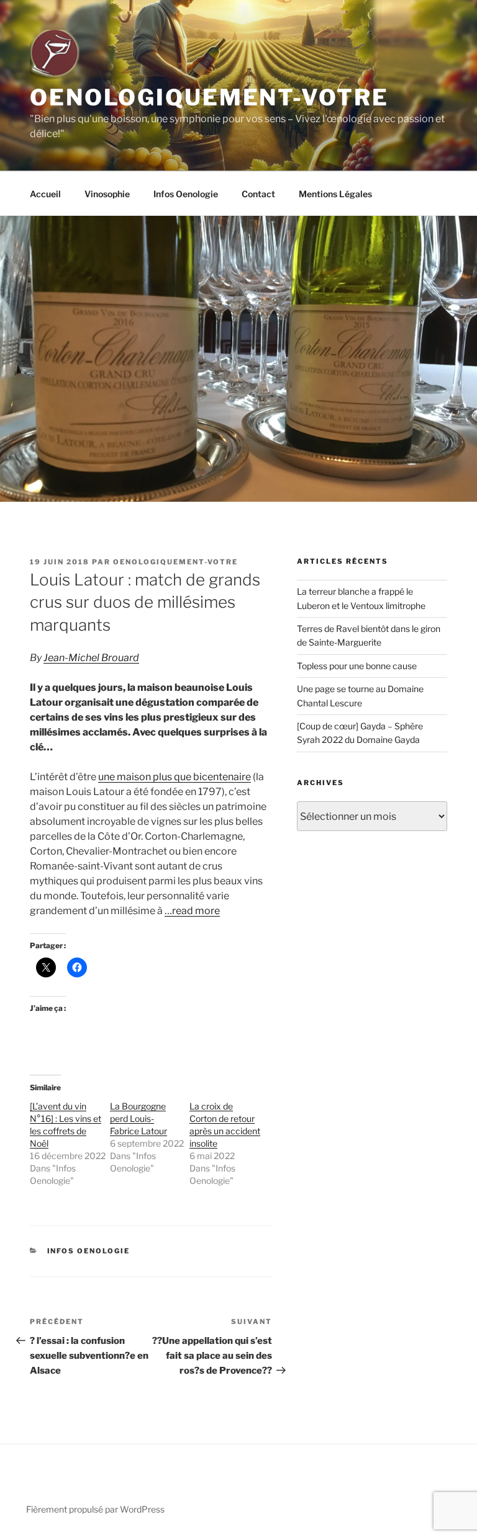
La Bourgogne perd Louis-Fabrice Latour (138, 1118)
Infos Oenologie (185, 194)
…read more (192, 911)
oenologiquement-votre (175, 562)
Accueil (45, 194)
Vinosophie (107, 194)
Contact (258, 194)
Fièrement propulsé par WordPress (95, 1509)
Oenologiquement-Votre (209, 97)
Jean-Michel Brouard (91, 658)
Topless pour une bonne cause (357, 665)
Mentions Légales (335, 194)
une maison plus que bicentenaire (174, 777)
